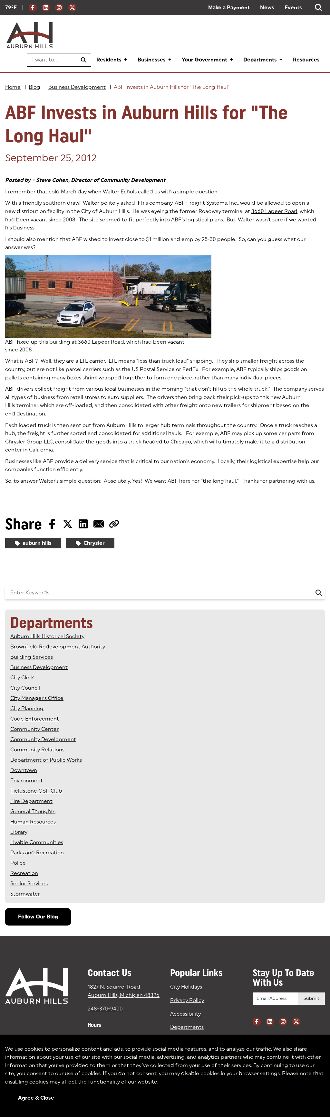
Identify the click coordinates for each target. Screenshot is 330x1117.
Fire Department (31, 801)
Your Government (204, 60)
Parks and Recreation (37, 853)
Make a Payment (229, 8)
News (267, 8)
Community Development (43, 739)
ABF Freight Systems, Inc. (206, 203)
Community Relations (37, 750)
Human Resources (33, 822)
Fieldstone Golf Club (36, 791)
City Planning (27, 708)
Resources (306, 60)
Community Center (34, 729)
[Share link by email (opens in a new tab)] (98, 524)
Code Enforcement (34, 719)
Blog (34, 87)
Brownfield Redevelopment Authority (57, 647)
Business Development (77, 87)
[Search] (319, 592)
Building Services (31, 657)
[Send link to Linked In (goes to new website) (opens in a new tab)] (83, 524)
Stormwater (25, 894)
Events (293, 8)
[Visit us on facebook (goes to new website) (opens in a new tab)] (33, 8)
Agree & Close (36, 1098)
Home (13, 87)
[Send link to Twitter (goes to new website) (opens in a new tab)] (68, 524)
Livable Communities (36, 842)
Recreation (24, 873)
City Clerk (22, 678)
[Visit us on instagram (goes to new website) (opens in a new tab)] (59, 8)
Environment (26, 780)
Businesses (152, 60)
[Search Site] (318, 7)
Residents (108, 60)
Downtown (23, 770)
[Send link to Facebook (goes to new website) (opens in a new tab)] (52, 524)
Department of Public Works (46, 760)
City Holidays (186, 987)
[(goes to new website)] (108, 296)
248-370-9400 (105, 1009)
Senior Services (29, 883)
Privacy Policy (187, 1000)
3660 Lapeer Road (274, 211)
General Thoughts (32, 811)
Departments (260, 60)
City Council (25, 688)
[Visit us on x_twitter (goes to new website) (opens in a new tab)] (72, 8)
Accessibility (185, 1014)
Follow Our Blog (38, 917)
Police (18, 863)
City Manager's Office (36, 698)
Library (18, 832)
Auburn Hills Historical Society (47, 636)
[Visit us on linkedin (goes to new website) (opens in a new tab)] (46, 8)
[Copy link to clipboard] (114, 524)
